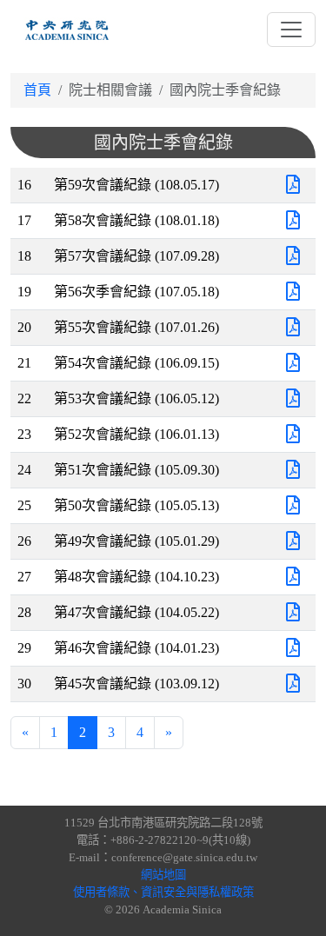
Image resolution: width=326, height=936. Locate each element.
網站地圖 (163, 874)
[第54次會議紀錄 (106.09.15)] (293, 362)
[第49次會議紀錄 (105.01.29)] (293, 541)
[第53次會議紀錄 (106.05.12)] (293, 398)
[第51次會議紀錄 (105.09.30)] (293, 469)
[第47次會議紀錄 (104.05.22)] (293, 612)
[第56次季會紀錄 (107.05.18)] (293, 291)
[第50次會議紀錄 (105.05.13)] (293, 505)
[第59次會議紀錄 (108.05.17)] (293, 184)
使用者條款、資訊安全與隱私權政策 (163, 892)
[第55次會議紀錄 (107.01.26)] (293, 327)
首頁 (37, 90)
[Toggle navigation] (291, 29)
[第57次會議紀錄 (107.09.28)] (293, 256)
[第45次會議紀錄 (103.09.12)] (293, 683)
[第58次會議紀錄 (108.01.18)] (293, 220)
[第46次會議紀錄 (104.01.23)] (293, 648)
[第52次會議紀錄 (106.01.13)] (293, 434)
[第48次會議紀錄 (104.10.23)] (293, 576)
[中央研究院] (66, 29)
